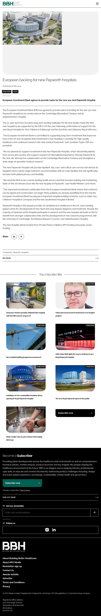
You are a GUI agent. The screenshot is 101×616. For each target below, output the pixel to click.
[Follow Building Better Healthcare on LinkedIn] (54, 530)
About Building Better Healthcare (20, 558)
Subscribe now (65, 413)
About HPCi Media (12, 562)
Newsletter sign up (12, 566)
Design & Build (7, 91)
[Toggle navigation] (97, 4)
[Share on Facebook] (21, 236)
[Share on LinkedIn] (14, 236)
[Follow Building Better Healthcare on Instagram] (47, 530)
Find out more (9, 497)
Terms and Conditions (14, 582)
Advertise (7, 578)
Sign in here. (25, 490)
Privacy (6, 586)
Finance (15, 91)
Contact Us (8, 570)
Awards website (11, 574)
